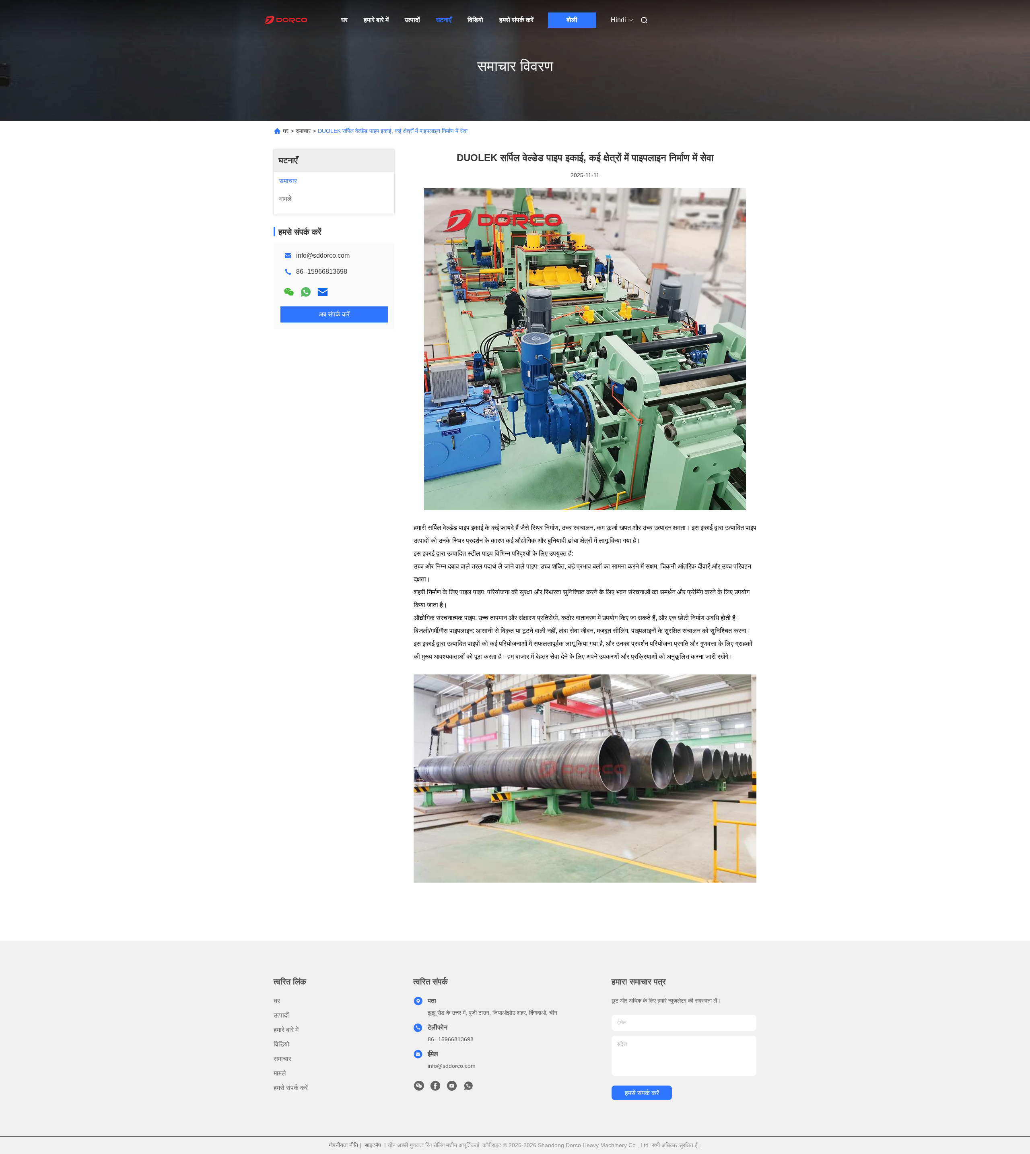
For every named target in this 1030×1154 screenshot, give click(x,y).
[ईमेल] (322, 291)
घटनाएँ (443, 20)
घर (344, 20)
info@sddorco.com (323, 255)
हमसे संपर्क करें (516, 20)
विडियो (475, 20)
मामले (280, 1073)
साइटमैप (373, 1145)
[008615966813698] (468, 1088)
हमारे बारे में (376, 20)
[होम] (285, 20)
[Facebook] (435, 1088)
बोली (571, 20)
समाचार (303, 131)
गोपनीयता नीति (343, 1145)
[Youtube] (451, 1088)
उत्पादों (412, 20)
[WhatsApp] (305, 291)
